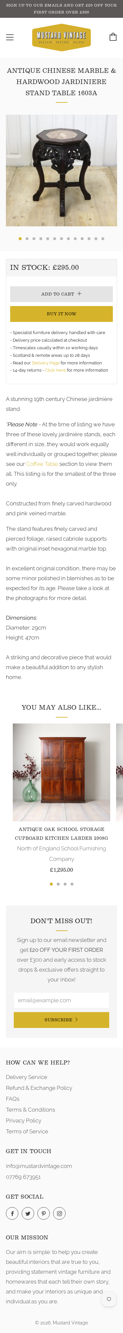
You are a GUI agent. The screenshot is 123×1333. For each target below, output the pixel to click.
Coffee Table (42, 464)
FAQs (12, 1098)
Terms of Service (27, 1131)
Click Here (56, 370)
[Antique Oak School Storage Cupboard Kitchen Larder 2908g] (61, 772)
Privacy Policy (23, 1120)
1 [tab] (51, 884)
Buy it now (61, 313)
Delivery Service (26, 1077)
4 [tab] (72, 884)
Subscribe (58, 1019)
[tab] (20, 238)
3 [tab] (65, 884)
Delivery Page (46, 362)
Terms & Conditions (30, 1109)
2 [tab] (58, 884)
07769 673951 (23, 1177)
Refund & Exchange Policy (39, 1088)
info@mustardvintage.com (39, 1166)
